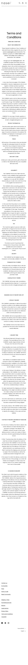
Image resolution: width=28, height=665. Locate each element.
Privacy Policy (4, 611)
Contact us (4, 583)
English (22, 631)
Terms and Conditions (7, 614)
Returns (3, 605)
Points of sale (4, 591)
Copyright (3, 617)
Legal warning (4, 608)
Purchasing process (6, 602)
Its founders (4, 586)
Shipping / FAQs (5, 600)
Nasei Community (6, 594)
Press (2, 588)
